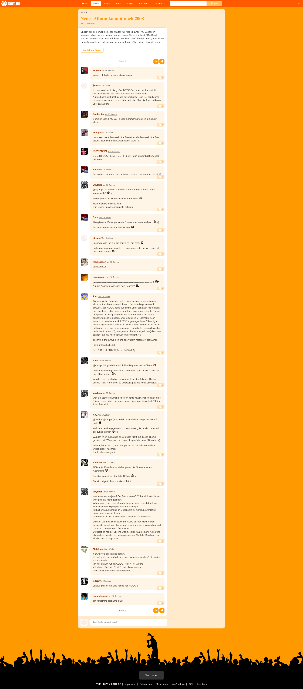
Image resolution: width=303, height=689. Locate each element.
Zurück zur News (92, 50)
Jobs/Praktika (178, 684)
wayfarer (97, 185)
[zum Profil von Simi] (84, 360)
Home (85, 3)
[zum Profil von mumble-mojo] (84, 596)
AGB (191, 684)
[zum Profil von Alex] (84, 296)
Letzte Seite (161, 61)
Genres (158, 3)
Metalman (98, 549)
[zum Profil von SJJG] (84, 581)
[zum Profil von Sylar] (84, 169)
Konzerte (143, 3)
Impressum (130, 684)
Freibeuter (98, 114)
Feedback (202, 684)
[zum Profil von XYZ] (84, 414)
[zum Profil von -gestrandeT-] (84, 277)
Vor (156, 61)
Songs (129, 3)
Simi (95, 360)
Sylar (96, 169)
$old (95, 85)
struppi (97, 238)
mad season (99, 262)
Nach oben (151, 675)
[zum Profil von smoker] (84, 70)
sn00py (97, 132)
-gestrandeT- (99, 277)
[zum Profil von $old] (84, 85)
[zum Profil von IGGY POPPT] (84, 151)
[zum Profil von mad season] (84, 262)
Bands (107, 3)
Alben (118, 3)
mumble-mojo (100, 596)
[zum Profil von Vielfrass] (84, 462)
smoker (97, 70)
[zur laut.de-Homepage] (14, 3)
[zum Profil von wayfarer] (84, 184)
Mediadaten (162, 684)
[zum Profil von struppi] (84, 238)
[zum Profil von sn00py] (84, 132)
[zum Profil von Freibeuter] (84, 114)
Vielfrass (97, 462)
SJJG (96, 581)
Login (298, 3)
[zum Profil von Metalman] (84, 549)
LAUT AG (116, 684)
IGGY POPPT (100, 151)
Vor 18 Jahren (108, 70)
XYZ (95, 414)
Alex (95, 296)
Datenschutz (146, 684)
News (96, 3)
